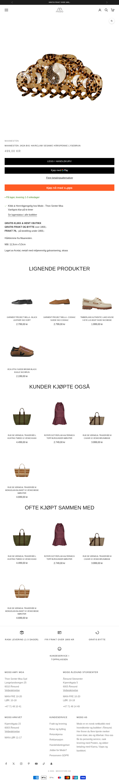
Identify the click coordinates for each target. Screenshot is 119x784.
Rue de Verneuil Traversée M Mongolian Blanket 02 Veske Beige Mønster (22, 490)
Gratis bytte (97, 639)
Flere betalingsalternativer (59, 178)
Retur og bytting (57, 729)
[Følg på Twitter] (13, 763)
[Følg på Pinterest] (28, 763)
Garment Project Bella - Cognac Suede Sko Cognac (59, 318)
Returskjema (56, 734)
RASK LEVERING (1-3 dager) (21, 639)
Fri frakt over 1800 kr (59, 639)
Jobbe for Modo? (58, 750)
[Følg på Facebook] (6, 763)
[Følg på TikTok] (43, 763)
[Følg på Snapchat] (51, 763)
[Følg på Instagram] (21, 763)
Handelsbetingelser (59, 745)
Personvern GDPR (59, 755)
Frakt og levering (58, 724)
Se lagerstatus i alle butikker (22, 215)
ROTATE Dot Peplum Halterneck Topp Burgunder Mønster (59, 436)
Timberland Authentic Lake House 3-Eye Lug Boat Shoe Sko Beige (97, 318)
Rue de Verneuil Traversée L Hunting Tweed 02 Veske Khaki (21, 436)
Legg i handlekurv (59, 161)
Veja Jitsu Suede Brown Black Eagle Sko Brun (22, 370)
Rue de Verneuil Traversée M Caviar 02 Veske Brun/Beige (97, 436)
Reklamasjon (56, 739)
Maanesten (12, 141)
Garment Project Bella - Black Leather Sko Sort (22, 318)
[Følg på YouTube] (36, 763)
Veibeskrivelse (12, 690)
